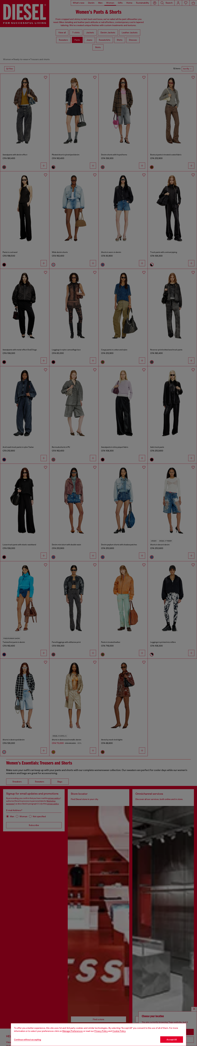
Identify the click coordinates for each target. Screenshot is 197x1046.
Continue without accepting (27, 1039)
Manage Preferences (72, 1031)
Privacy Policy (101, 1031)
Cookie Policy (119, 1031)
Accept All (172, 1039)
